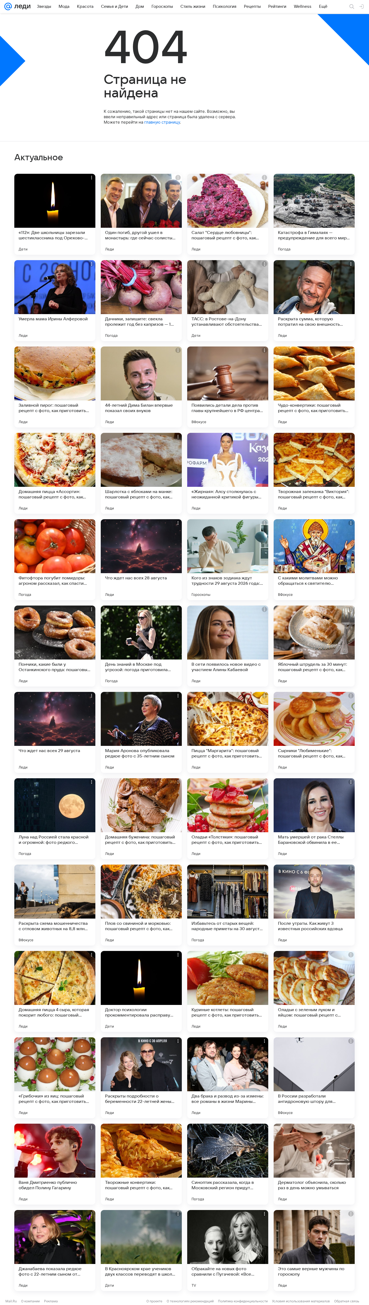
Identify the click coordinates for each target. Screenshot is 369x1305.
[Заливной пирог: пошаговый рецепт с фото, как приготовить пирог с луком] (54, 386)
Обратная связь (346, 1301)
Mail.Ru (11, 1301)
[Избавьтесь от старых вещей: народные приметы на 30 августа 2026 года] (227, 905)
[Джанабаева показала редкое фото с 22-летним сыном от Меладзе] (54, 1250)
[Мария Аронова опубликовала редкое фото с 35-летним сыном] (141, 732)
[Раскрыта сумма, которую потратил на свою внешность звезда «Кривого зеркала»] (314, 300)
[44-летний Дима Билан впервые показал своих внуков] (141, 386)
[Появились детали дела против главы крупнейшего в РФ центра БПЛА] (227, 386)
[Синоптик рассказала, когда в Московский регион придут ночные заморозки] (227, 1164)
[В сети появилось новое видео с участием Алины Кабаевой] (227, 646)
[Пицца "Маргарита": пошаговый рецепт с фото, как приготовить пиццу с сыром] (227, 732)
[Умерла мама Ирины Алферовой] (54, 300)
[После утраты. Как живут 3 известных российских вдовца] (314, 905)
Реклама (51, 1301)
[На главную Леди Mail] (21, 6)
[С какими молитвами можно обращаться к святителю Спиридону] (314, 559)
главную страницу (162, 122)
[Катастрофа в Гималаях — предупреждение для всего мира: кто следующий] (314, 214)
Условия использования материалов (301, 1301)
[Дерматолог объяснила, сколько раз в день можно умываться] (314, 1164)
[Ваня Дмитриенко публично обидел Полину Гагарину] (54, 1164)
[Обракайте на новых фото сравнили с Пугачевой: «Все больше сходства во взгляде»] (227, 1250)
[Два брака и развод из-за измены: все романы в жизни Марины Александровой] (227, 1077)
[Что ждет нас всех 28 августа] (141, 559)
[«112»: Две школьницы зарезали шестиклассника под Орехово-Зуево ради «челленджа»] (54, 214)
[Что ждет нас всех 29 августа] (54, 732)
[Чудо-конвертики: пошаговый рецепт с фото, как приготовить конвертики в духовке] (314, 386)
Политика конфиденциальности (243, 1301)
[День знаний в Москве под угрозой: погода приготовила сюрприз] (141, 646)
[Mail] (8, 6)
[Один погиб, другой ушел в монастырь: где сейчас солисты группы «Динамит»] (141, 214)
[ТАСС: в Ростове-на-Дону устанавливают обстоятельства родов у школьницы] (227, 300)
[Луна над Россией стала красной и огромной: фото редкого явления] (54, 818)
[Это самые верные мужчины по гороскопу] (314, 1250)
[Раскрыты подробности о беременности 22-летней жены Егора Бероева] (141, 1077)
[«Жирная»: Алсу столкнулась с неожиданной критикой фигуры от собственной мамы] (227, 473)
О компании (30, 1301)
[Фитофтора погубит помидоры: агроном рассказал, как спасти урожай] (54, 559)
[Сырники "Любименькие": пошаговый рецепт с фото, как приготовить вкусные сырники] (314, 732)
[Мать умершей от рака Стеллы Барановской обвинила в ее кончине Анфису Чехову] (314, 818)
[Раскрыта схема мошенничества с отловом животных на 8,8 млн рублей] (54, 905)
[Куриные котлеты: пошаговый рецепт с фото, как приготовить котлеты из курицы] (227, 991)
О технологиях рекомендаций (190, 1301)
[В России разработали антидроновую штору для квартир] (314, 1077)
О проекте (154, 1301)
